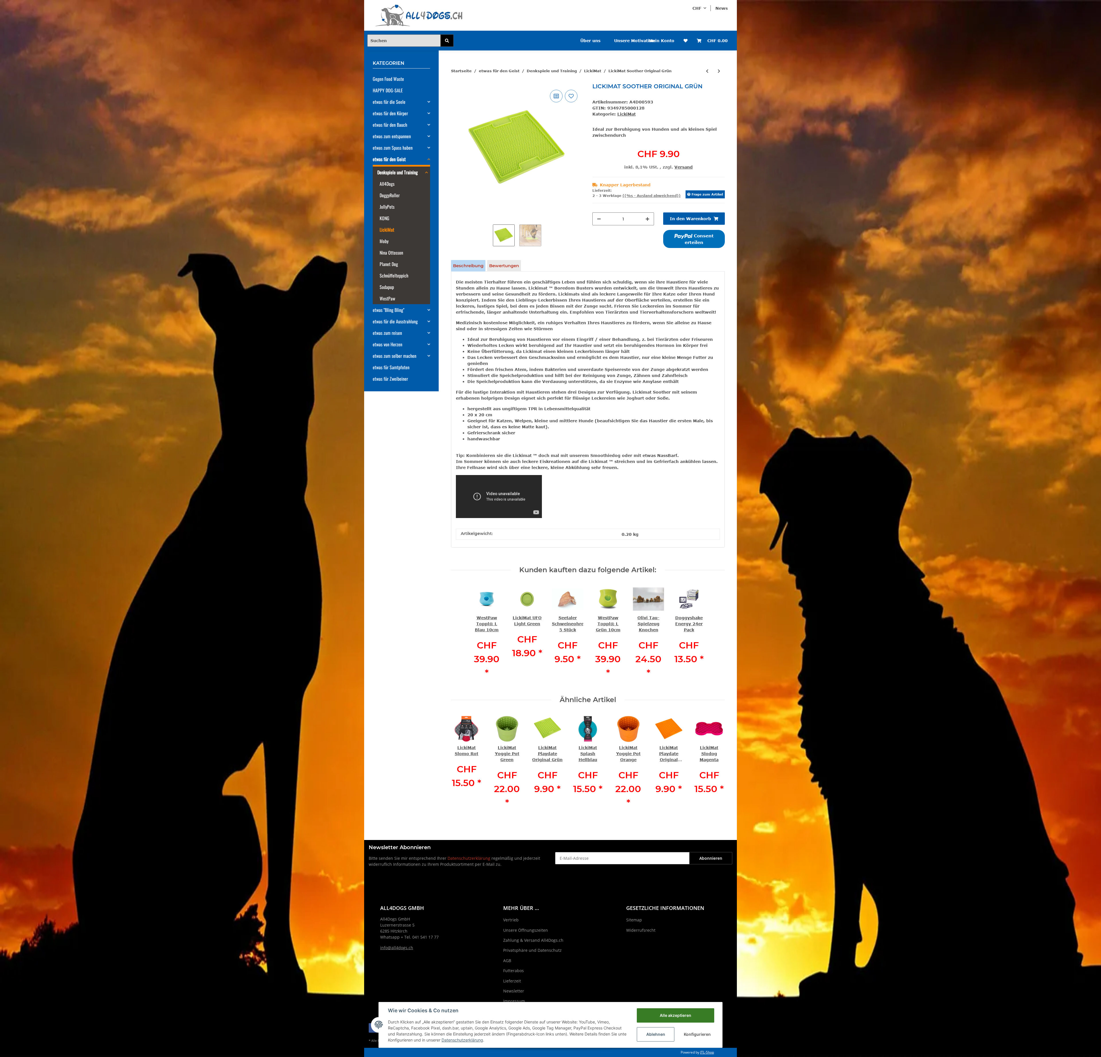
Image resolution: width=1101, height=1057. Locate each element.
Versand (683, 167)
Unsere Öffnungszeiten (525, 930)
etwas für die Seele (389, 101)
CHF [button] (696, 8)
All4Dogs (387, 183)
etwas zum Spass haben (393, 147)
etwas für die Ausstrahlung (395, 321)
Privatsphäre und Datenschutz (532, 950)
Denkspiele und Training (397, 172)
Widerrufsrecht (640, 930)
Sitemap (634, 920)
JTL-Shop (707, 1052)
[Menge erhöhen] (647, 219)
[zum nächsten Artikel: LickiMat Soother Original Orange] (719, 71)
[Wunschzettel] (685, 40)
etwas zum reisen (387, 332)
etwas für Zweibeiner (390, 378)
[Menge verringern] (599, 219)
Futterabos (513, 970)
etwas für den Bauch (390, 124)
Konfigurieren (697, 1034)
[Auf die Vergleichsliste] (556, 96)
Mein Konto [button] (661, 40)
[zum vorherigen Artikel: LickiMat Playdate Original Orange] (707, 71)
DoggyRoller (390, 195)
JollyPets (387, 206)
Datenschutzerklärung (469, 858)
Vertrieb (511, 920)
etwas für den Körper (390, 113)
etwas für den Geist (389, 159)
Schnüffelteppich (394, 275)
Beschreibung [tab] (468, 265)
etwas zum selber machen (394, 355)
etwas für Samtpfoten (391, 367)
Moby (384, 241)
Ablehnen (655, 1034)
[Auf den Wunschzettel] (571, 96)
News (721, 8)
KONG (384, 218)
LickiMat (626, 114)
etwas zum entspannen (392, 136)
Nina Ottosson (391, 252)
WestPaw (387, 298)
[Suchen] (447, 40)
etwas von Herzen (387, 344)
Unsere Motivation (634, 40)
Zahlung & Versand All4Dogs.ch (533, 940)
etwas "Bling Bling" (388, 309)
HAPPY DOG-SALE (388, 90)
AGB (507, 960)
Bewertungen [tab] (504, 265)
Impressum (514, 1001)
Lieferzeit (512, 981)
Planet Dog (389, 264)
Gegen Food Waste (388, 78)
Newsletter (513, 991)
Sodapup (387, 287)
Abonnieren (710, 858)
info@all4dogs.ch (396, 947)
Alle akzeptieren (675, 1015)
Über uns (590, 40)
